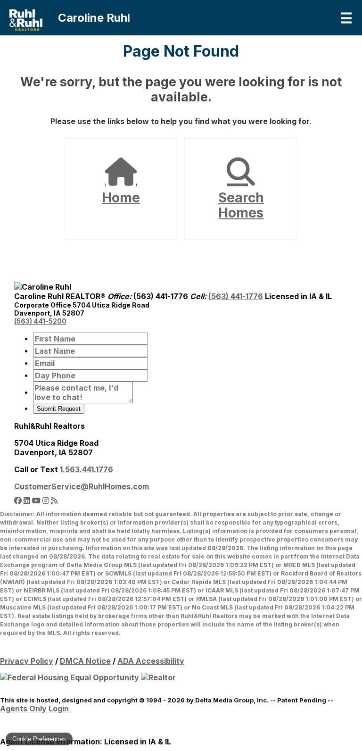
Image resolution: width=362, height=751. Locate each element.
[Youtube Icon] (37, 500)
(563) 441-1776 (235, 296)
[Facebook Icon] (19, 500)
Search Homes (241, 205)
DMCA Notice (85, 661)
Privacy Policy (26, 661)
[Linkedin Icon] (28, 500)
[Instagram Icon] (46, 500)
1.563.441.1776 (86, 469)
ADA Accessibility (150, 661)
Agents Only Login (35, 708)
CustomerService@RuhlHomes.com (81, 486)
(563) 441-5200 (40, 321)
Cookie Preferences (39, 739)
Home (121, 198)
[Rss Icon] (54, 500)
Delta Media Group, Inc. (232, 700)
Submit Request (59, 408)
